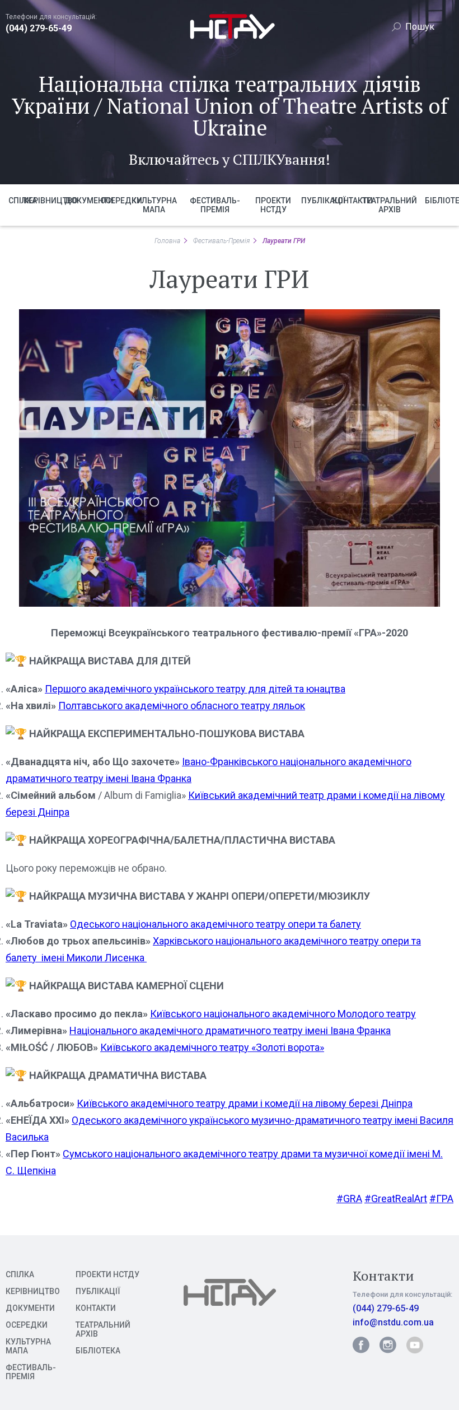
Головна (167, 241)
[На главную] (230, 40)
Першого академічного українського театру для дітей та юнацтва (195, 689)
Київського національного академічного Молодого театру (283, 1014)
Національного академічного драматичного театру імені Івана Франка (230, 1030)
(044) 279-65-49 (39, 28)
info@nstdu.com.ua (393, 1322)
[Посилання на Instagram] (388, 1345)
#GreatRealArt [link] (395, 1198)
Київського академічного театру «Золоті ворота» (212, 1047)
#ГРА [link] (441, 1198)
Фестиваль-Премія (221, 241)
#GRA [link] (349, 1198)
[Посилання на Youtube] (414, 1345)
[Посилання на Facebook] (361, 1345)
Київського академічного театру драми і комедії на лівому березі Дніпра (245, 1103)
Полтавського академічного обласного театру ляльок (181, 705)
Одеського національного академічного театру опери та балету (215, 924)
